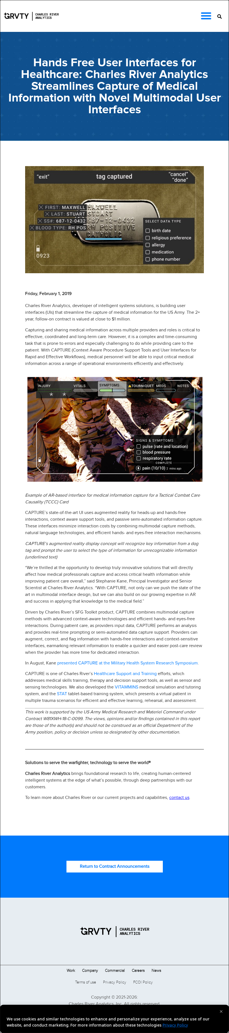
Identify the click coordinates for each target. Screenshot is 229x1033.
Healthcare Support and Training (125, 673)
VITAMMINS (126, 687)
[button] (206, 15)
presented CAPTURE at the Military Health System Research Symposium (127, 663)
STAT (62, 693)
